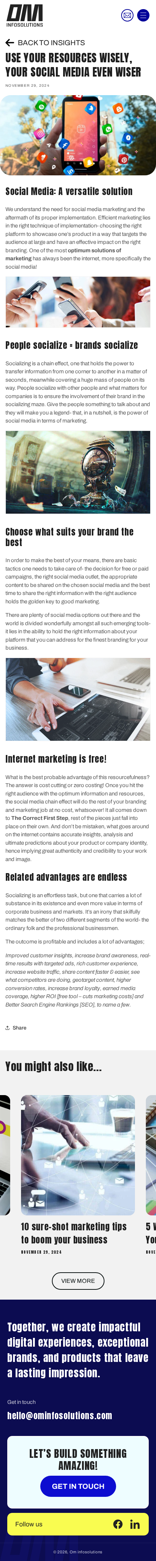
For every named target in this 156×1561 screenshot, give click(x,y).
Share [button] (19, 1028)
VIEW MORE (78, 1281)
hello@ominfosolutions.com (59, 1416)
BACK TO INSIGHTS (51, 43)
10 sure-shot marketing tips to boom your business (74, 1233)
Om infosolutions (86, 1552)
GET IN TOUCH (78, 1486)
